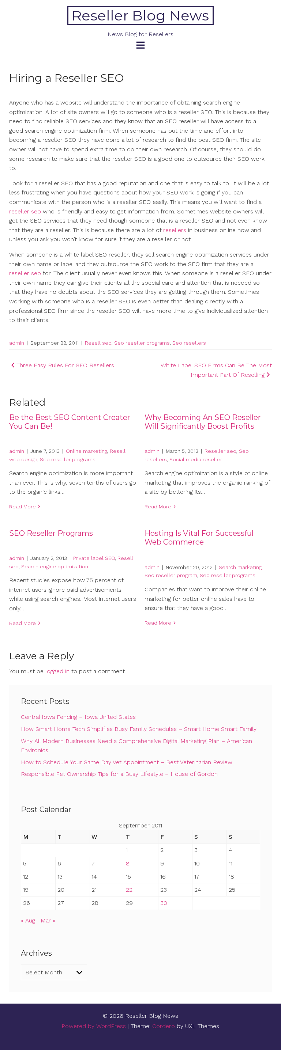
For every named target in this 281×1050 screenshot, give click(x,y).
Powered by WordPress (93, 1026)
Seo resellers (189, 343)
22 (129, 889)
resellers (174, 230)
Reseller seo (220, 451)
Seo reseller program (171, 575)
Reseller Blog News (140, 15)
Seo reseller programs (142, 343)
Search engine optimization (54, 566)
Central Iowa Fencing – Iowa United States (78, 716)
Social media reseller (195, 459)
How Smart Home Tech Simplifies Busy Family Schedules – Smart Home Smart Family (138, 728)
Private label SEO (94, 558)
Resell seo (98, 343)
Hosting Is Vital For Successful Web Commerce (199, 537)
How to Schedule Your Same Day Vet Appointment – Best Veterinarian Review (126, 762)
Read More (22, 506)
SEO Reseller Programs (51, 533)
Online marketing (86, 451)
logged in (57, 671)
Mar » (48, 920)
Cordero (163, 1026)
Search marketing (240, 567)
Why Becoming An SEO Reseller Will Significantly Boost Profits (203, 422)
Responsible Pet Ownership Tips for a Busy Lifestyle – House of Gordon (119, 773)
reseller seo (25, 211)
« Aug (28, 920)
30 (163, 902)
